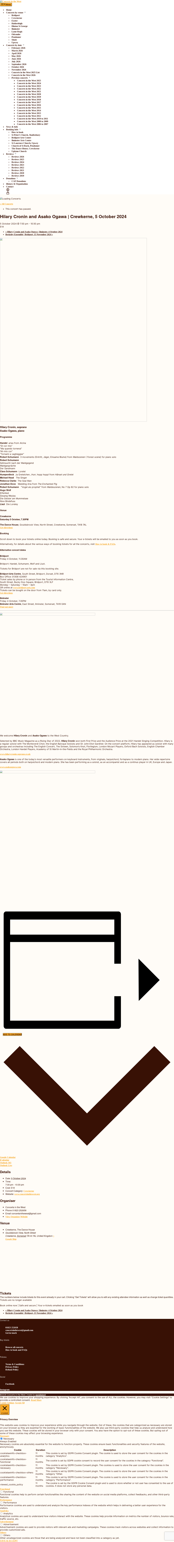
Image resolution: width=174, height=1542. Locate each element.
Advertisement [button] (6, 1522)
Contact (9, 186)
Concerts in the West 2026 (23, 75)
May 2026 (16, 56)
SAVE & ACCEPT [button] (9, 1541)
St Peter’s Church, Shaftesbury (26, 135)
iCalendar (4, 1160)
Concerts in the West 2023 (29, 86)
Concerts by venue (14, 12)
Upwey (15, 42)
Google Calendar (8, 1157)
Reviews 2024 (18, 162)
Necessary (8, 1438)
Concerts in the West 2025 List (26, 72)
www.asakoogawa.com (10, 767)
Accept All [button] (19, 1403)
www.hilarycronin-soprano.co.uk (15, 754)
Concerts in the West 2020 (29, 94)
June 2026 (16, 59)
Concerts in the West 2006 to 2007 (32, 124)
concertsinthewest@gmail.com (19, 1330)
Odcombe (16, 34)
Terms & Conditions (14, 1364)
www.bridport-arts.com (24, 587)
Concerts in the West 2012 (29, 116)
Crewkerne (17, 18)
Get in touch (11, 1333)
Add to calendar (12, 1034)
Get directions (6, 527)
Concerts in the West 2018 (29, 99)
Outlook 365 (5, 1163)
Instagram (5, 1389)
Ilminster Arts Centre (21, 140)
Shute (14, 40)
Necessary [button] (4, 1436)
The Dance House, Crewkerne (25, 148)
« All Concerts (6, 204)
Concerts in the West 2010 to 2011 (32, 118)
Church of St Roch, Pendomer (26, 146)
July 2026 (16, 61)
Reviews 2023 (18, 165)
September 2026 (19, 64)
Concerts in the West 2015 (29, 108)
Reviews (10, 154)
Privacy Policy (12, 1367)
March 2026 (17, 50)
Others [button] (3, 1532)
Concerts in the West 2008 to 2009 (32, 121)
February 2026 (18, 48)
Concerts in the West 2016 (29, 105)
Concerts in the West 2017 (29, 102)
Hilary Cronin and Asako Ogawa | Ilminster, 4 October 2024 (33, 232)
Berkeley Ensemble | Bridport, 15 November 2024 (29, 234)
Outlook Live (6, 1165)
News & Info (12, 127)
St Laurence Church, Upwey (25, 143)
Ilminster (16, 29)
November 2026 (19, 70)
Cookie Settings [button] (7, 1403)
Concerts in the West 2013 (29, 113)
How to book (17, 132)
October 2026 (18, 67)
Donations (10, 178)
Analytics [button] (4, 1511)
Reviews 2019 (18, 176)
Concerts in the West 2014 (29, 110)
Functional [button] (5, 1489)
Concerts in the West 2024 (29, 83)
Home (9, 10)
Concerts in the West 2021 (29, 91)
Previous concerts (20, 78)
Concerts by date (14, 45)
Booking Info (12, 129)
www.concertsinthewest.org (27, 1194)
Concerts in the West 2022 (29, 89)
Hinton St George (20, 26)
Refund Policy (11, 1370)
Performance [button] (6, 1500)
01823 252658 (11, 1327)
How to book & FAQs (105, 544)
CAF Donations (19, 181)
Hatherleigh (17, 23)
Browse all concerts (14, 1347)
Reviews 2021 (18, 170)
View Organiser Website (16, 1217)
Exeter (15, 21)
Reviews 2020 (18, 173)
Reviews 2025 (18, 159)
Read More (36, 1400)
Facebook (9, 1384)
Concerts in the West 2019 (29, 97)
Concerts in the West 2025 (29, 80)
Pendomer (16, 37)
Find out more (6, 607)
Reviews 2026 (18, 157)
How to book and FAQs (16, 1350)
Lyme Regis (17, 31)
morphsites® (40, 1395)
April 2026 (16, 53)
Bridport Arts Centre (21, 138)
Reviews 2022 (18, 167)
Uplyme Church (19, 151)
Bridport (16, 15)
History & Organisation (17, 184)
